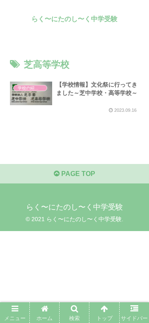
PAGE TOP (77, 173)
